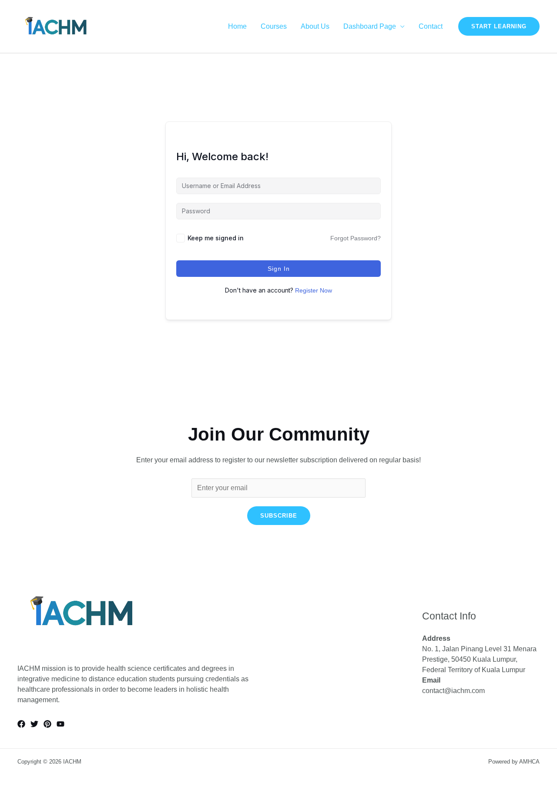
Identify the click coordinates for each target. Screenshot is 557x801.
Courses (274, 26)
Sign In (279, 268)
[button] (499, 26)
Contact (431, 26)
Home (237, 26)
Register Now (313, 290)
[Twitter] (34, 724)
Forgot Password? (355, 238)
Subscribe (278, 515)
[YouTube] (60, 724)
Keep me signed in (216, 238)
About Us (315, 26)
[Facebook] (21, 724)
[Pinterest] (47, 724)
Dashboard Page (369, 26)
